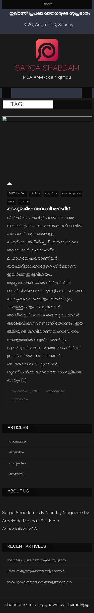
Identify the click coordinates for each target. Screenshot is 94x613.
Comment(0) (19, 400)
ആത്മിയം (17, 453)
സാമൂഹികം (18, 464)
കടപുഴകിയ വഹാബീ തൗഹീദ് (38, 208)
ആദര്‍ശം (51, 194)
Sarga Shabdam (47, 69)
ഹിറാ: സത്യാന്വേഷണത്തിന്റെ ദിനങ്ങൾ (35, 571)
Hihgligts (35, 194)
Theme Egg (77, 605)
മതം (11, 202)
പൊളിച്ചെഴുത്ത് (71, 194)
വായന (24, 202)
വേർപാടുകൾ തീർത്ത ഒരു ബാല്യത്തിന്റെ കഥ (39, 582)
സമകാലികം (19, 442)
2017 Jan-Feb (17, 194)
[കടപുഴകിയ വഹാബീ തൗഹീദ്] (47, 150)
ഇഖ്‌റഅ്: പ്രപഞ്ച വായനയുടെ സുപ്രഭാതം (50, 13)
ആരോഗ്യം (17, 474)
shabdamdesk (55, 392)
